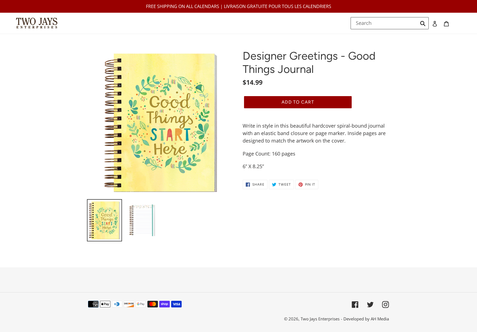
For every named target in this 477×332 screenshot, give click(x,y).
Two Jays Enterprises (320, 319)
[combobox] (390, 23)
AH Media (380, 319)
